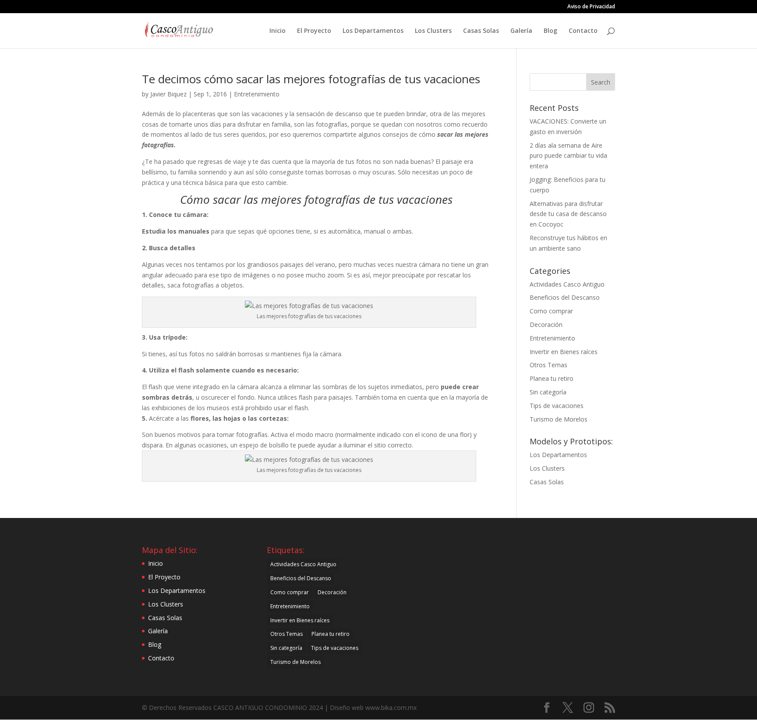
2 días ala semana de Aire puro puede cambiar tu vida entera (568, 155)
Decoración (546, 324)
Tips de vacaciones (557, 405)
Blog (550, 31)
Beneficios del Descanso (565, 297)
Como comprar (551, 311)
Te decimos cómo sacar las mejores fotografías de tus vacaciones (311, 79)
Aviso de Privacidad (591, 7)
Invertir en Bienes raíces (564, 352)
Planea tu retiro (551, 378)
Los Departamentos (373, 31)
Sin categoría (548, 392)
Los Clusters (433, 31)
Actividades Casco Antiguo (567, 284)
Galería (521, 31)
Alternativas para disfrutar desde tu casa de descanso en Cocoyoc (568, 214)
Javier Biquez (168, 94)
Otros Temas (548, 365)
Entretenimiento (256, 94)
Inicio (277, 31)
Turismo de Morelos (558, 419)
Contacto (583, 31)
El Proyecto (314, 31)
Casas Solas (481, 31)
